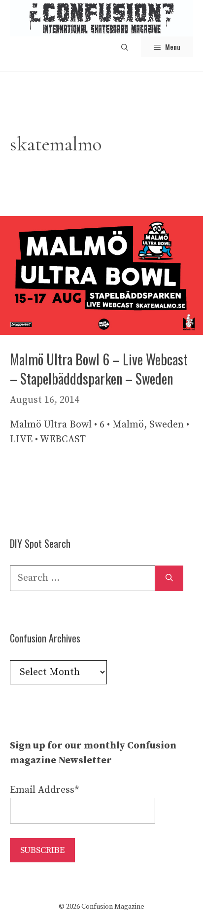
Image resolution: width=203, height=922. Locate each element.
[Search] (169, 578)
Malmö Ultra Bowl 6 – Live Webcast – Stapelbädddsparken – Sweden (99, 369)
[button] (124, 46)
